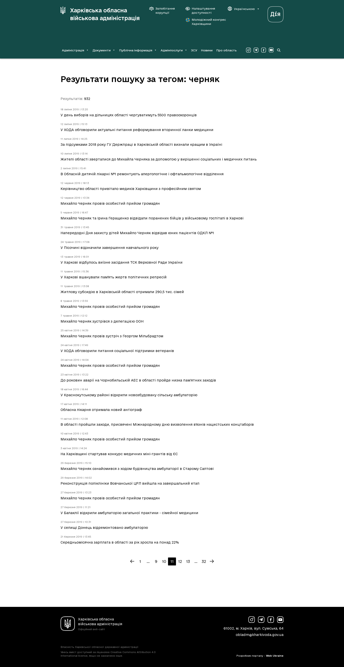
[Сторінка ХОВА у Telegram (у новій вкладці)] (256, 50)
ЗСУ (194, 50)
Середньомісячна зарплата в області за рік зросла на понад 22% (120, 542)
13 (188, 561)
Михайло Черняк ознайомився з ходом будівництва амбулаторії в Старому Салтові (137, 468)
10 (164, 561)
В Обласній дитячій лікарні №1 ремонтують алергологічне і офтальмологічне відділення (142, 174)
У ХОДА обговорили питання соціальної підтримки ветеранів (117, 351)
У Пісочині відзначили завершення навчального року (109, 247)
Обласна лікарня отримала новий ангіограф (101, 410)
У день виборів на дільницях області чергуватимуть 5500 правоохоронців (129, 115)
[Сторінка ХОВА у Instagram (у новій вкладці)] (248, 50)
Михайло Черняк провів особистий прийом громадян (110, 203)
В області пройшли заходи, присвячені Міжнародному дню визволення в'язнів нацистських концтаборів (157, 424)
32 (204, 561)
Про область (226, 50)
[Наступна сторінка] (212, 561)
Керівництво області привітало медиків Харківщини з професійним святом (131, 189)
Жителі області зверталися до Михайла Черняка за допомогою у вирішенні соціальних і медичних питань (159, 159)
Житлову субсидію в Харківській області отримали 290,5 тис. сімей (122, 292)
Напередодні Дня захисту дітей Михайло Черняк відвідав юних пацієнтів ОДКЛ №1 (137, 233)
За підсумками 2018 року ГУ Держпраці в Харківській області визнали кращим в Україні (141, 144)
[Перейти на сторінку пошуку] (278, 50)
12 (180, 561)
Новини (207, 50)
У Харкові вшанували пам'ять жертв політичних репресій (114, 277)
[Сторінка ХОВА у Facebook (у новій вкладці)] (263, 50)
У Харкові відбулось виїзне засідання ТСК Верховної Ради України (122, 262)
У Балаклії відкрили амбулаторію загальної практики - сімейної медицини (129, 513)
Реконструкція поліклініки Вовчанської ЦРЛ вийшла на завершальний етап (130, 483)
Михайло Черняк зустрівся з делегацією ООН (102, 321)
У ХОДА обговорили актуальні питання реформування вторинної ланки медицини (137, 130)
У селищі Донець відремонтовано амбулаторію (104, 527)
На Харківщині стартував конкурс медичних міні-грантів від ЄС (119, 454)
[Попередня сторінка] (132, 561)
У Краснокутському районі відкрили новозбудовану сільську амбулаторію (129, 395)
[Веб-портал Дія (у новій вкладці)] (275, 13)
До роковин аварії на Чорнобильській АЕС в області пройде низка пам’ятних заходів (138, 380)
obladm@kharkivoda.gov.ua (259, 635)
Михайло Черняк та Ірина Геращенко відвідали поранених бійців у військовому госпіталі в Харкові (152, 218)
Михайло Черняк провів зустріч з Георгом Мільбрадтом (112, 336)
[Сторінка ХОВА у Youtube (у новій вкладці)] (271, 50)
